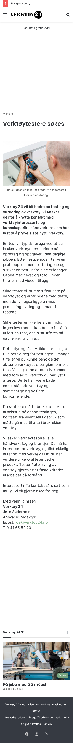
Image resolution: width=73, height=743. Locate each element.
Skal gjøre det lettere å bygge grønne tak (36, 3)
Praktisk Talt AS (42, 724)
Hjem (9, 113)
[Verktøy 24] (26, 14)
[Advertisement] (36, 72)
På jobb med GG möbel (24, 684)
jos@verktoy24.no (31, 522)
